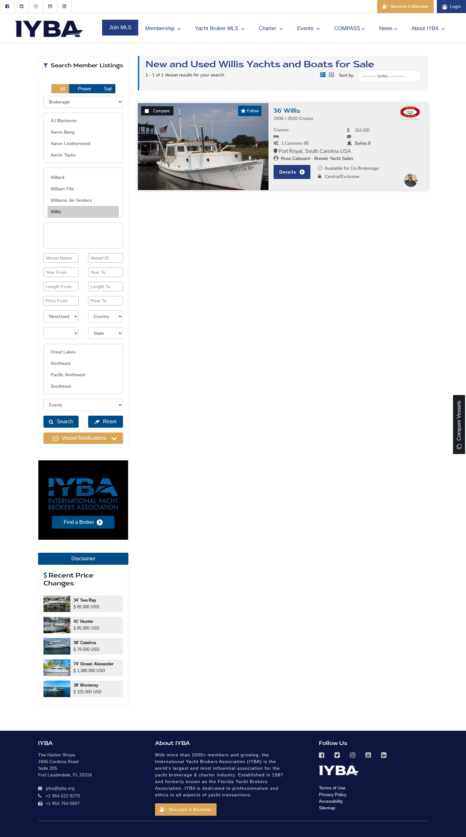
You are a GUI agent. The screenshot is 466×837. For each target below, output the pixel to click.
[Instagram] (36, 6)
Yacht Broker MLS (217, 28)
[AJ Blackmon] (83, 120)
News (385, 28)
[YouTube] (50, 6)
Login (455, 6)
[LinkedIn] (64, 6)
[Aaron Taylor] (83, 155)
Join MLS (120, 27)
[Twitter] (21, 6)
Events (306, 28)
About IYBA (425, 28)
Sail (107, 88)
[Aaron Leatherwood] (83, 143)
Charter (268, 28)
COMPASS (347, 28)
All (62, 88)
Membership (160, 28)
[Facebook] (7, 6)
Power (84, 88)
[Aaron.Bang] (83, 132)
